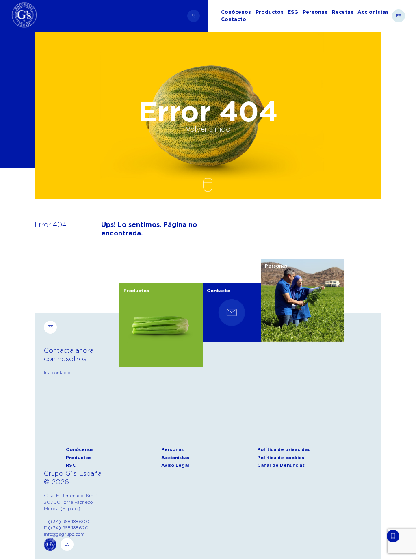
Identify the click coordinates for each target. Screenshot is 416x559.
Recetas (342, 12)
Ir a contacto (57, 373)
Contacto (233, 19)
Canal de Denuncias (281, 465)
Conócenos (79, 449)
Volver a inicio (208, 129)
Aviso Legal (175, 465)
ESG (293, 12)
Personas (315, 12)
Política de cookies (280, 457)
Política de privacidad (284, 449)
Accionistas (373, 12)
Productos (78, 457)
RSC (71, 465)
